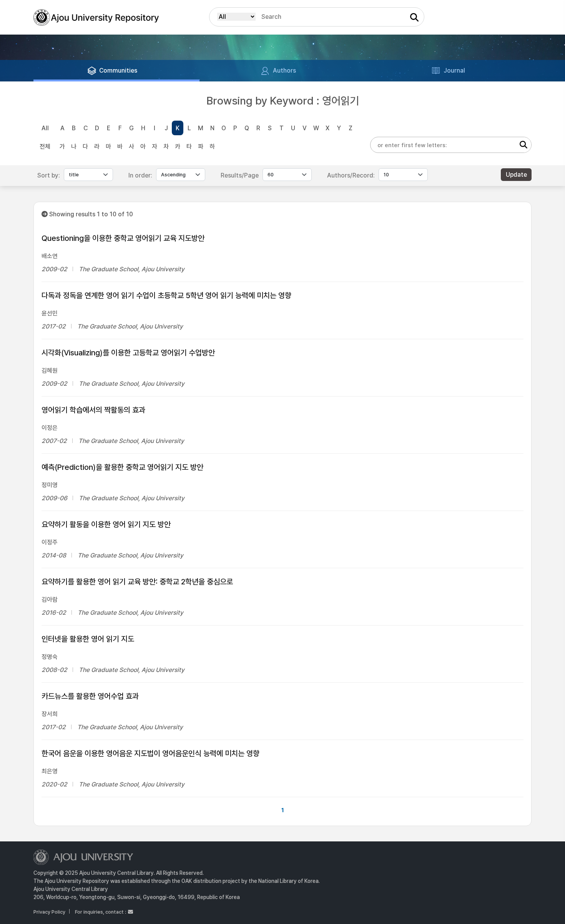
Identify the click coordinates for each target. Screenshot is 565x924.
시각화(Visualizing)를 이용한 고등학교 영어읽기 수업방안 (128, 352)
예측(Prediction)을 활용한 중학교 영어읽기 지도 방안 (122, 467)
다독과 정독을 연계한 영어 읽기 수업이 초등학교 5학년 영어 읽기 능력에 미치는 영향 (166, 295)
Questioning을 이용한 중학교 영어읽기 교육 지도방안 (123, 238)
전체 (45, 146)
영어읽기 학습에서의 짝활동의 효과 (93, 410)
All (45, 128)
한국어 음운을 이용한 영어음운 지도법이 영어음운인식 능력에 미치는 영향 (150, 753)
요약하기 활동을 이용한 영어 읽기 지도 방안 (106, 524)
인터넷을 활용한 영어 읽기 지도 (88, 639)
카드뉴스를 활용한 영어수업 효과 (90, 696)
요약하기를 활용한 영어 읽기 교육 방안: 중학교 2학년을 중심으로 (137, 581)
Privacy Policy (49, 912)
